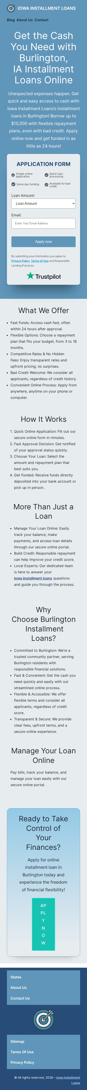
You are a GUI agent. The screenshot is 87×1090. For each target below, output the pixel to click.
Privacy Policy (20, 260)
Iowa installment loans (33, 578)
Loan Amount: (23, 195)
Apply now (43, 242)
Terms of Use (39, 260)
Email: (16, 215)
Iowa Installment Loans (47, 8)
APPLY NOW (43, 924)
